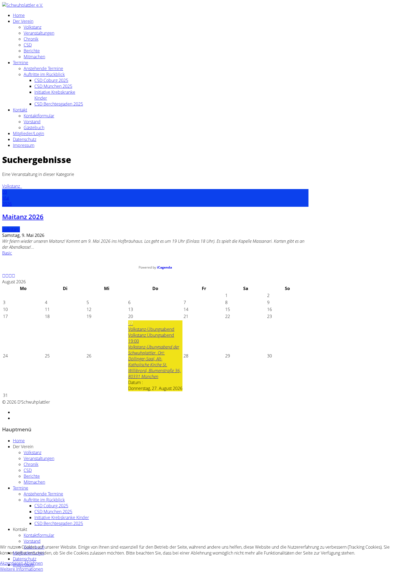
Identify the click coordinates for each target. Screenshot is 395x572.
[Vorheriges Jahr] (3, 276)
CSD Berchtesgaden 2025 (58, 104)
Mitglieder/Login (28, 133)
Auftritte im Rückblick (44, 74)
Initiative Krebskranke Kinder (61, 517)
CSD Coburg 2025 (51, 80)
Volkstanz (32, 27)
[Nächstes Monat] (13, 276)
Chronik (31, 39)
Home (19, 15)
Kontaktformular (39, 116)
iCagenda (164, 267)
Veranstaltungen (39, 33)
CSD (28, 45)
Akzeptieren (11, 563)
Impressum (23, 145)
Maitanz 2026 (23, 216)
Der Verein (23, 21)
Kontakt (20, 110)
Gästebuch (34, 128)
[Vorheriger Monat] (7, 276)
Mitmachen (34, 57)
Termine (20, 63)
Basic (7, 253)
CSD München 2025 (53, 86)
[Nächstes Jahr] (10, 276)
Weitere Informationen (21, 569)
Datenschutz (24, 139)
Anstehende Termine (43, 68)
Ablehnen (33, 563)
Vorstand (32, 122)
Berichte (32, 51)
